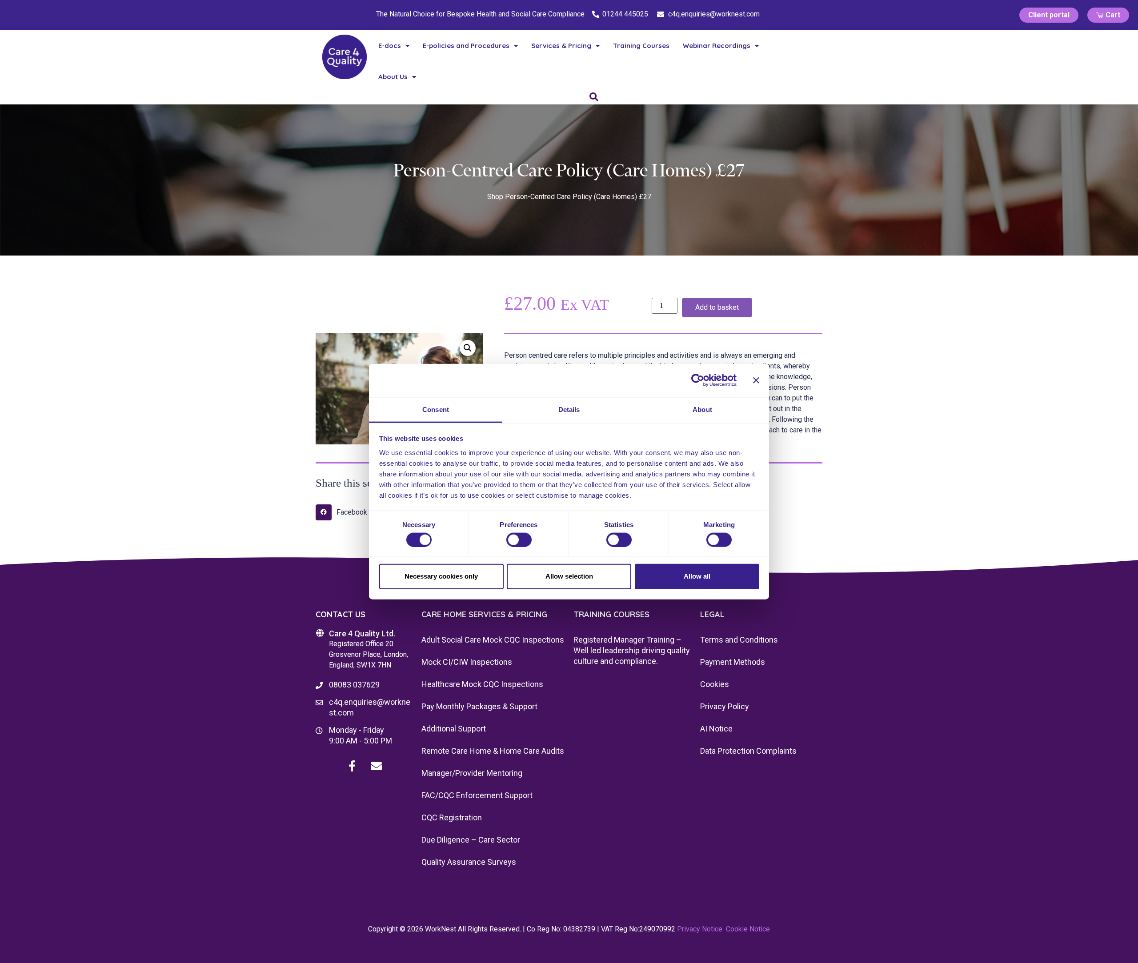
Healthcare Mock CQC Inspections (482, 684)
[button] (468, 348)
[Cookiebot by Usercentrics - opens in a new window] (698, 380)
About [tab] (702, 409)
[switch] (519, 539)
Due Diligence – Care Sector (470, 839)
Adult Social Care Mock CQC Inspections (492, 639)
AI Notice (716, 728)
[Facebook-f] (352, 766)
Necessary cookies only (441, 576)
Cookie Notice (748, 929)
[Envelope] (376, 766)
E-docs (389, 45)
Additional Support (453, 728)
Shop (495, 196)
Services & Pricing (561, 45)
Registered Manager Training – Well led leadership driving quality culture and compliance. (631, 650)
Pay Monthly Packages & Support (479, 706)
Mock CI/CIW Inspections (466, 662)
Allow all (697, 576)
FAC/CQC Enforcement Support (477, 795)
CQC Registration (451, 817)
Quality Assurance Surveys (468, 862)
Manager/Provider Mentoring (471, 773)
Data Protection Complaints (748, 750)
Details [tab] (569, 409)
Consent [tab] (435, 409)
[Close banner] (756, 380)
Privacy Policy (724, 706)
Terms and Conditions (739, 639)
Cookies (714, 684)
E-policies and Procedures (466, 45)
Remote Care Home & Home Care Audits (492, 750)
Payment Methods (732, 662)
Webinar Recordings (716, 45)
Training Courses (641, 45)
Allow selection (569, 576)
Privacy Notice (699, 929)
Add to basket (717, 307)
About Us (393, 76)
